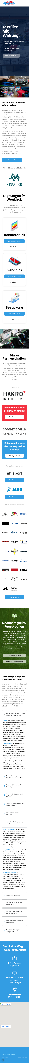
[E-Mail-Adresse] (14, 958)
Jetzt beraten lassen (11, 56)
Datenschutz (22, 1057)
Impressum (6, 1057)
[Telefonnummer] (14, 990)
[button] (3, 1060)
